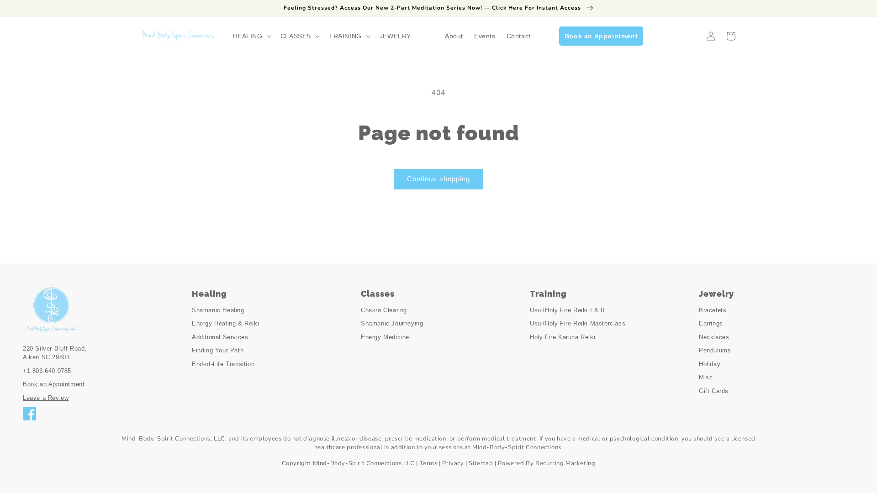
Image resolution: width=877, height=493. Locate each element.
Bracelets (712, 310)
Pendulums (715, 350)
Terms (429, 463)
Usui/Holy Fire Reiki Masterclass (577, 323)
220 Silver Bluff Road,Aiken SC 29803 (55, 353)
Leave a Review (46, 397)
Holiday (709, 364)
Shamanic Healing (218, 310)
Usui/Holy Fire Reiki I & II (567, 310)
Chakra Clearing (384, 310)
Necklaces (714, 337)
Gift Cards (714, 391)
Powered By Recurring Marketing (546, 463)
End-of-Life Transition (223, 364)
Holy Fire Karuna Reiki (562, 337)
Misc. (707, 377)
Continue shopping (438, 179)
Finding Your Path (217, 350)
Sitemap (481, 463)
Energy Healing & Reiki (225, 323)
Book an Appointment (54, 384)
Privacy (453, 463)
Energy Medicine (385, 337)
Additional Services (220, 337)
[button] (251, 36)
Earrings (711, 323)
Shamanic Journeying (392, 323)
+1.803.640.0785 (47, 370)
